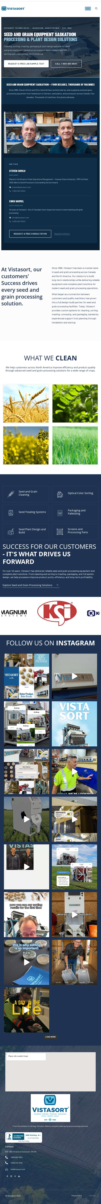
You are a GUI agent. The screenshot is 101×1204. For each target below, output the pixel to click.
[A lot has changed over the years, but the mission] (26, 866)
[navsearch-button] (97, 8)
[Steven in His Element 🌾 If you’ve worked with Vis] (74, 962)
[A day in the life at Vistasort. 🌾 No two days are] (26, 1010)
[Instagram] (11, 1176)
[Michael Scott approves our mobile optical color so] (74, 914)
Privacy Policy (77, 1196)
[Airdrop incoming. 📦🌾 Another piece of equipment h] (26, 723)
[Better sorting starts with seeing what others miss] (74, 723)
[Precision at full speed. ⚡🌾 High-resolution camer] (74, 676)
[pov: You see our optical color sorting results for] (26, 914)
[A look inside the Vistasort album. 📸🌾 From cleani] (26, 771)
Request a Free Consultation (30, 234)
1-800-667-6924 (19, 191)
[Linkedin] (19, 1176)
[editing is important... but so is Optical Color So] (26, 962)
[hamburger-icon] (88, 8)
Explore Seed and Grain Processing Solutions (27, 585)
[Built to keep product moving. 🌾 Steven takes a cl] (74, 771)
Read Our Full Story (62, 234)
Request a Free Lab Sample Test (26, 63)
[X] (15, 1176)
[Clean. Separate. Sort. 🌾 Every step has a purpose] (74, 819)
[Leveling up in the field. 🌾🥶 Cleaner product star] (26, 819)
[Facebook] (7, 1176)
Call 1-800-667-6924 (66, 63)
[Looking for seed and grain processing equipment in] (26, 676)
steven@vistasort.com (21, 187)
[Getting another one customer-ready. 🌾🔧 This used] (74, 866)
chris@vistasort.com (20, 217)
